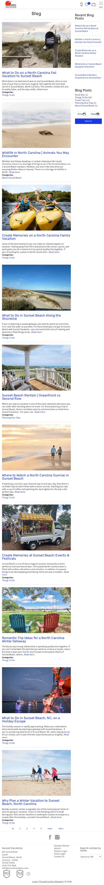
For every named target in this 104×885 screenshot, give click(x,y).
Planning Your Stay (11, 417)
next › (50, 828)
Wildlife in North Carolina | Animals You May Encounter (88, 40)
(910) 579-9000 (9, 865)
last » (61, 828)
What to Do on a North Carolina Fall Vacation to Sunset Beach (29, 74)
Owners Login (60, 851)
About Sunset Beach (12, 177)
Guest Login (60, 853)
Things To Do (8, 95)
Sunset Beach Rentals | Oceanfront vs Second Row (88, 76)
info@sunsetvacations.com (15, 868)
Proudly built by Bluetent (51, 881)
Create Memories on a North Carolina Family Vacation (85, 53)
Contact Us (59, 856)
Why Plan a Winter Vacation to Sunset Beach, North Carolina (30, 802)
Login (35, 881)
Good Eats (80, 94)
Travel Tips (80, 100)
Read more (43, 89)
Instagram (57, 837)
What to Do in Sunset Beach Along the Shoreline (88, 65)
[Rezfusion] (28, 874)
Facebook (50, 837)
